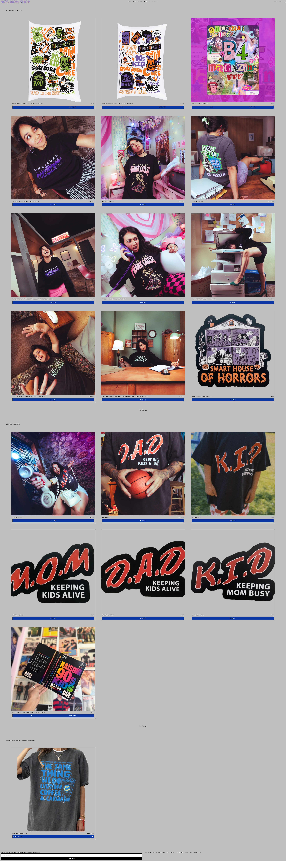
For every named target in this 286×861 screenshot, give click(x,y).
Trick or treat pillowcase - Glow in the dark (27, 103)
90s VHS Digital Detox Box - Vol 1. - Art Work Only (28, 712)
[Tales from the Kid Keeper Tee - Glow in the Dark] (53, 353)
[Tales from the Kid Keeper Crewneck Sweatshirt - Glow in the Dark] (143, 353)
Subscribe (71, 858)
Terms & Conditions (160, 852)
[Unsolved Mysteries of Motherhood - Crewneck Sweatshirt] (53, 255)
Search (280, 1)
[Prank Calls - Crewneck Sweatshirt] (143, 255)
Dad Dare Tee (106, 517)
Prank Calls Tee (107, 201)
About (141, 1)
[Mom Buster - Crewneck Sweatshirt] (233, 255)
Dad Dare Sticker (108, 615)
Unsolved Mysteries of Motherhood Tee (26, 201)
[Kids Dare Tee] (233, 473)
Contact (155, 1)
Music (145, 1)
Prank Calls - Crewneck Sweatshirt (114, 299)
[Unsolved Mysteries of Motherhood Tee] (53, 157)
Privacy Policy (180, 852)
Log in (276, 1)
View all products (143, 410)
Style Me (150, 1)
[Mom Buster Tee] (233, 157)
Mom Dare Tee (17, 517)
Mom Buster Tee (197, 201)
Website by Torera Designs (195, 852)
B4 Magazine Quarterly (200, 103)
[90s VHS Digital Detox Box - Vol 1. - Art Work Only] (53, 669)
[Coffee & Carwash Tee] (53, 789)
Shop (130, 1)
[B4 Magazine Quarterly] (233, 60)
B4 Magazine (135, 1)
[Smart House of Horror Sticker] (233, 353)
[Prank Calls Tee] (143, 157)
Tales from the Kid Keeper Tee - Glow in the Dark (28, 396)
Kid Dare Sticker (197, 615)
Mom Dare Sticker (18, 615)
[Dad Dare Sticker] (143, 571)
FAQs (145, 852)
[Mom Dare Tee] (53, 473)
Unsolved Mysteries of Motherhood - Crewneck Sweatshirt (32, 299)
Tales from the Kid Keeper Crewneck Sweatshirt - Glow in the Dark (124, 396)
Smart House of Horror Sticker (202, 396)
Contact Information (171, 852)
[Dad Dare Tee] (143, 473)
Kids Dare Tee (196, 517)
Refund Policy (151, 852)
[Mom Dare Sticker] (53, 571)
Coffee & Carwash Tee (19, 833)
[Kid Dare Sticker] (233, 571)
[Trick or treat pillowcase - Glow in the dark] (53, 60)
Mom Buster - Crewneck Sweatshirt (204, 299)
